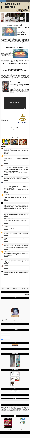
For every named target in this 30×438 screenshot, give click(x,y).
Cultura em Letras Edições (25, 408)
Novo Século (2, 411)
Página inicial (15, 288)
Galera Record (6, 410)
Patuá (5, 411)
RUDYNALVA (6, 165)
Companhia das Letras (10, 409)
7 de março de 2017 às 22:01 (10, 265)
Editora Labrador (20, 411)
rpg (11, 410)
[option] (15, 17)
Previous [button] (0, 17)
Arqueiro (27, 409)
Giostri (28, 411)
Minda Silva (5, 218)
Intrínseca (9, 408)
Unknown (5, 155)
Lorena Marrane (6, 148)
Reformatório (8, 411)
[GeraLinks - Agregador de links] (22, 419)
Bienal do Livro (20, 409)
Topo (28, 436)
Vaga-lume (24, 409)
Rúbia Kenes (6, 265)
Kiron (20, 408)
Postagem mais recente (5, 288)
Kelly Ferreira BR (6, 194)
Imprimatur (25, 410)
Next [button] (29, 17)
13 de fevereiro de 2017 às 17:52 (11, 165)
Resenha (3, 407)
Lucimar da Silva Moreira (7, 176)
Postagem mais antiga (25, 288)
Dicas (23, 407)
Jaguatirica (2, 410)
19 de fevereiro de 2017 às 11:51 (11, 182)
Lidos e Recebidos (16, 408)
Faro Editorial (22, 410)
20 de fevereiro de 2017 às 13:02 (11, 218)
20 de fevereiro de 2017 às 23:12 (10, 251)
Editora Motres (14, 410)
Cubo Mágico (16, 411)
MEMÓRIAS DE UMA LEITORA (8, 255)
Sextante (13, 411)
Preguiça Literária (6, 152)
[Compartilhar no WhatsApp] (18, 129)
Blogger (21, 429)
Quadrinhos (9, 410)
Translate (7, 326)
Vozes (17, 409)
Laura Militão (6, 237)
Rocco (11, 411)
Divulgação (11, 407)
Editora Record (18, 410)
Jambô (25, 407)
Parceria (7, 407)
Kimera (28, 410)
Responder (6, 153)
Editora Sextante (24, 29)
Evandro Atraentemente (13, 25)
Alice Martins (6, 182)
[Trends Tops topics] (22, 423)
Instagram (16, 228)
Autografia (12, 408)
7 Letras (5, 409)
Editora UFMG (25, 411)
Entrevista (2, 409)
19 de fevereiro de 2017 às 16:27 (12, 194)
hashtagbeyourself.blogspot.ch (11, 228)
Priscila (5, 202)
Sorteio (15, 409)
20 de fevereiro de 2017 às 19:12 (11, 237)
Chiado (14, 407)
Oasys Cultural (18, 407)
